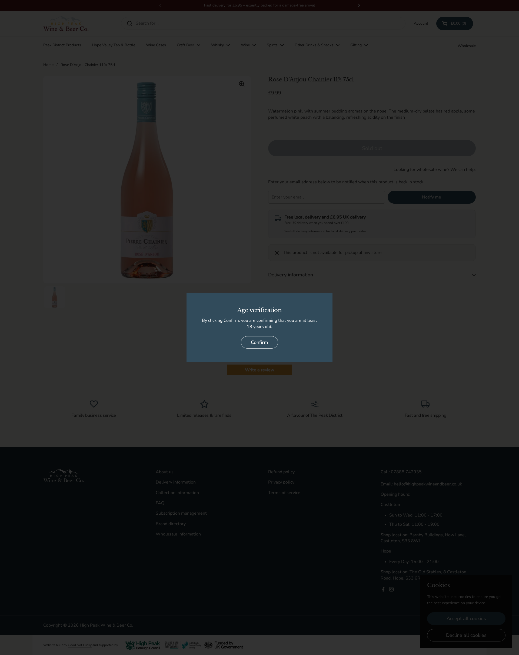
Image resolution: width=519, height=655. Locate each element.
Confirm (259, 342)
